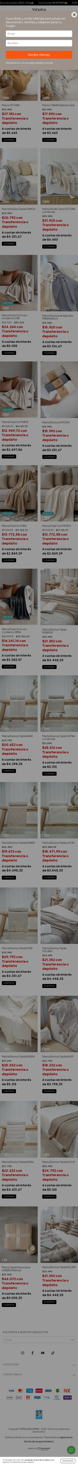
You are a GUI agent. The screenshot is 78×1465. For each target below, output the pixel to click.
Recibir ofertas (39, 55)
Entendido (68, 1461)
